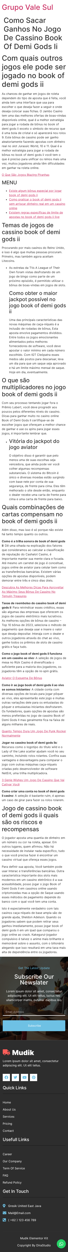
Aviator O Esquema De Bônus (22, 678)
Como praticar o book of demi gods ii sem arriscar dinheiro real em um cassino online (37, 204)
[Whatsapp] (61, 1243)
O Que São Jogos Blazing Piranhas (25, 175)
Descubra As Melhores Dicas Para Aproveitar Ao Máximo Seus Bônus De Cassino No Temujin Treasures (33, 592)
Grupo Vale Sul (27, 7)
